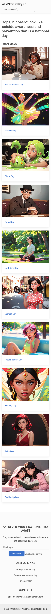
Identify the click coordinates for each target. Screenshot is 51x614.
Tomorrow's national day (25, 575)
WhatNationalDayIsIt (14, 4)
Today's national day (25, 569)
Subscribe (16, 553)
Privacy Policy (25, 581)
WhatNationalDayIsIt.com (34, 609)
